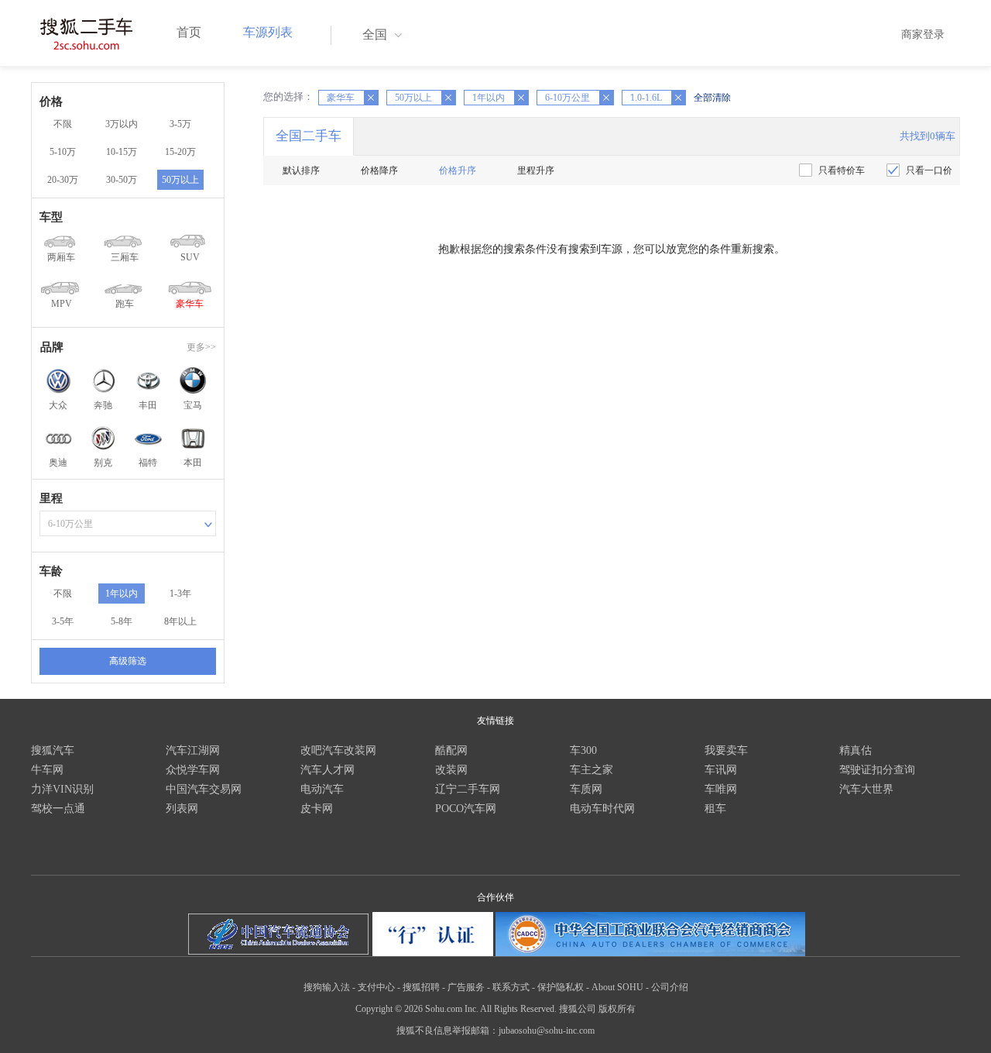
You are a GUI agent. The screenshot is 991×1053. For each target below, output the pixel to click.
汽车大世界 (866, 789)
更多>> (201, 347)
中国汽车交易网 (204, 789)
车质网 (586, 789)
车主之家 (591, 770)
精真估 (855, 750)
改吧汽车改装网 (338, 750)
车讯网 (721, 770)
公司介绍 (669, 987)
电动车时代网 (602, 808)
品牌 (51, 347)
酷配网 (451, 750)
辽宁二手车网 (467, 789)
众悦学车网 (193, 770)
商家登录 (923, 34)
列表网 (182, 808)
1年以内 (121, 593)
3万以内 (121, 124)
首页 (189, 32)
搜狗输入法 (326, 987)
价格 (51, 101)
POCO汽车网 (465, 808)
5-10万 (63, 151)
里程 (51, 498)
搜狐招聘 (421, 987)
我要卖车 (726, 750)
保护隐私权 (560, 987)
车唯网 (721, 789)
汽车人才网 (327, 770)
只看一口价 (929, 170)
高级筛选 (127, 661)
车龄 (51, 571)
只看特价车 (841, 170)
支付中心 (376, 987)
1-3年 (180, 593)
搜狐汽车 (52, 750)
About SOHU (617, 987)
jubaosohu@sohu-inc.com (547, 1030)
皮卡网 (316, 808)
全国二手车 (308, 136)
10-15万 (121, 151)
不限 (62, 124)
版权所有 (617, 1008)
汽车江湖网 (193, 750)
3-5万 (180, 124)
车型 (51, 217)
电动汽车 (322, 789)
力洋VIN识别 (62, 789)
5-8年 (121, 621)
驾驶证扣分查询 (877, 770)
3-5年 (63, 621)
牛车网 (47, 770)
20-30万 (62, 179)
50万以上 (180, 179)
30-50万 (121, 179)
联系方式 (511, 987)
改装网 (451, 770)
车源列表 (268, 32)
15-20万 (180, 151)
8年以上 (180, 621)
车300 (583, 750)
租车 (715, 808)
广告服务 (466, 987)
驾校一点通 (58, 808)
